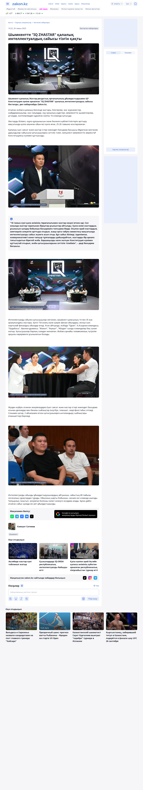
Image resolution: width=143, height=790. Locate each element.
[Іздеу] (135, 4)
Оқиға (70, 4)
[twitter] (32, 516)
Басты (10, 22)
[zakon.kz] (20, 3)
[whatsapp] (12, 516)
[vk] (27, 516)
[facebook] (22, 516)
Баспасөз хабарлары (42, 22)
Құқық (77, 4)
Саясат (50, 4)
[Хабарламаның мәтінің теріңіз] (53, 592)
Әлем (57, 4)
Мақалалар (85, 4)
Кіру (97, 586)
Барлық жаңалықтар (23, 22)
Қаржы (63, 4)
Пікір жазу (92, 599)
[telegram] (17, 516)
